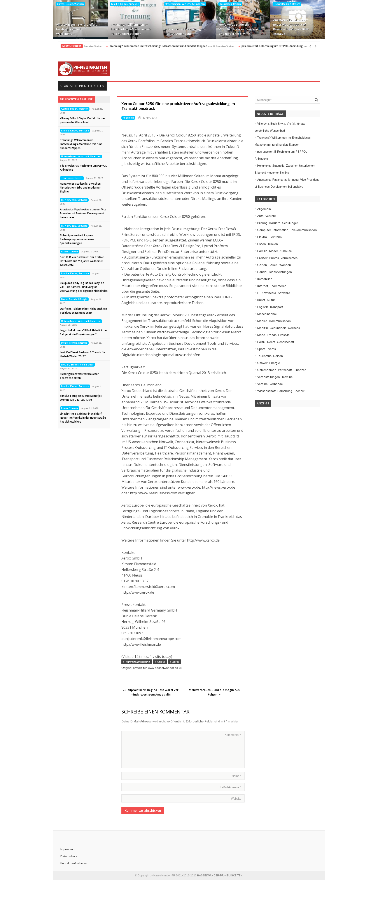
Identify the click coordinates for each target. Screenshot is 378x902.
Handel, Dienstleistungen (274, 272)
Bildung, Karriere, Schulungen (278, 223)
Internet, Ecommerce (271, 286)
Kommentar (233, 734)
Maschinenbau (267, 314)
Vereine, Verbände (270, 384)
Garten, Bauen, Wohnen (70, 3)
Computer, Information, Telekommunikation (287, 230)
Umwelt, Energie (268, 363)
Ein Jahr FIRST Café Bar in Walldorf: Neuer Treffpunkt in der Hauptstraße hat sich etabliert (83, 417)
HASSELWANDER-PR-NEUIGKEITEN (219, 875)
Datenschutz (68, 856)
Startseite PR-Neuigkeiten (82, 86)
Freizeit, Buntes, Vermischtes (77, 364)
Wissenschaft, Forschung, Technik (280, 391)
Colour (161, 661)
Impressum (67, 849)
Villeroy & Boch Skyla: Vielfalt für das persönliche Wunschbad (76, 29)
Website (236, 798)
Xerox (175, 661)
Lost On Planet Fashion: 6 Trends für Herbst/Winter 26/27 (82, 354)
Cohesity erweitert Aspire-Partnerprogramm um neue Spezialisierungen (77, 239)
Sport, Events (266, 349)
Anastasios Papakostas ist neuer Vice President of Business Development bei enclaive (291, 27)
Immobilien (264, 279)
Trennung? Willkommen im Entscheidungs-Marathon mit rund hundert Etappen (130, 29)
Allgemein (128, 117)
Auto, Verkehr (266, 216)
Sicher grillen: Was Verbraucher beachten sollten (79, 376)
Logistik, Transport (270, 307)
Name (236, 776)
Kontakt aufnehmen (73, 863)
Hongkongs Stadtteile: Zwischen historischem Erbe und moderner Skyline (238, 29)
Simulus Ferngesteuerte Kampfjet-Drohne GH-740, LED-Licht (81, 398)
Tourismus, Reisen (230, 3)
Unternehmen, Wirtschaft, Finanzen (185, 3)
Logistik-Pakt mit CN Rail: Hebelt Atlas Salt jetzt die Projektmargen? (83, 332)
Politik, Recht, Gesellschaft (275, 342)
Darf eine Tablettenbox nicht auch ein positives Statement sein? (83, 311)
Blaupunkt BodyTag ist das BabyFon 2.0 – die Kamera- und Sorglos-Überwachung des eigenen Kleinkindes (84, 287)
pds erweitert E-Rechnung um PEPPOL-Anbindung (185, 31)
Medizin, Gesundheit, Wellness (278, 328)
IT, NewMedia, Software (287, 3)
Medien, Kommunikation (274, 321)
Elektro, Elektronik (269, 237)
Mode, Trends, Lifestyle (74, 299)
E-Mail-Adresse (230, 787)
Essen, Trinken (69, 251)
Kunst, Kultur (266, 300)
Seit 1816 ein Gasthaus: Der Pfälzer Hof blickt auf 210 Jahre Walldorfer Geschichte (82, 261)
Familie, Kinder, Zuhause (125, 3)
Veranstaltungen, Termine (275, 377)
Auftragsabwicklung (138, 661)
